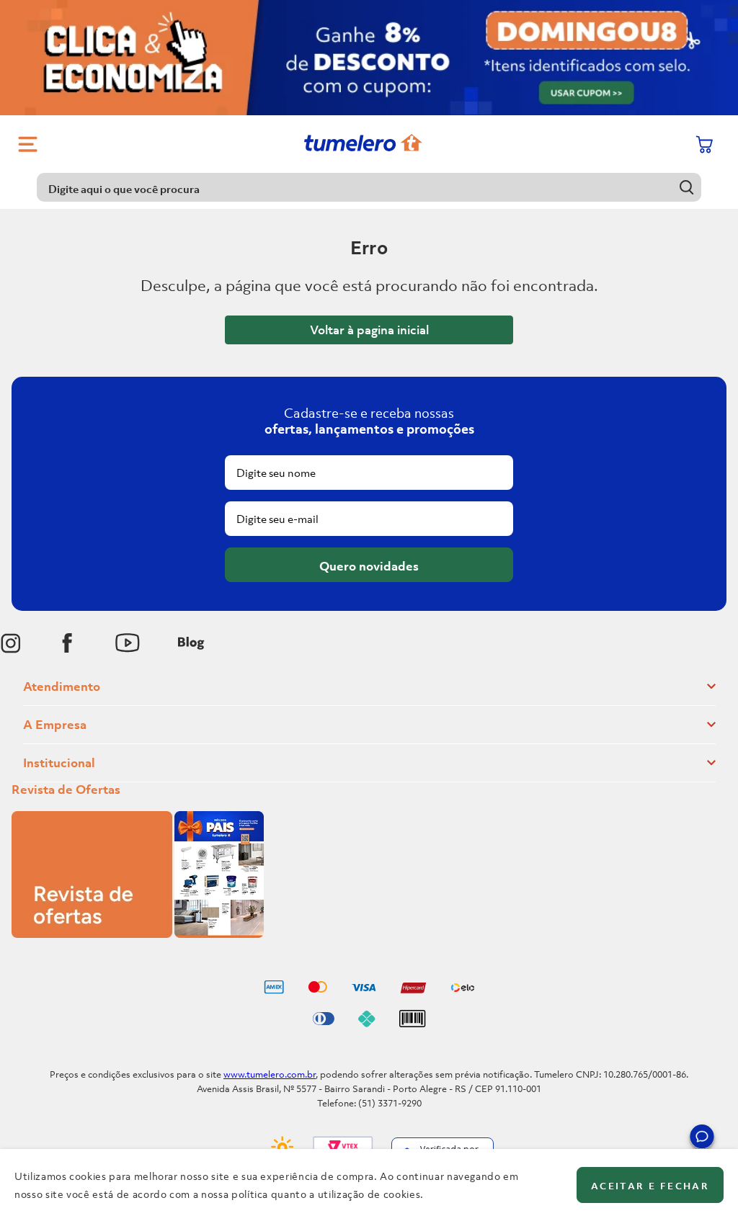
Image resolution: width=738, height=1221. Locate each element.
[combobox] (369, 187)
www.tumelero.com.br (269, 1074)
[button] (702, 1138)
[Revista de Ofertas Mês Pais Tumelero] (138, 934)
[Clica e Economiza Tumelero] (369, 57)
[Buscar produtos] (687, 187)
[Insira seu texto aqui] (11, 643)
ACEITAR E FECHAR (650, 1186)
